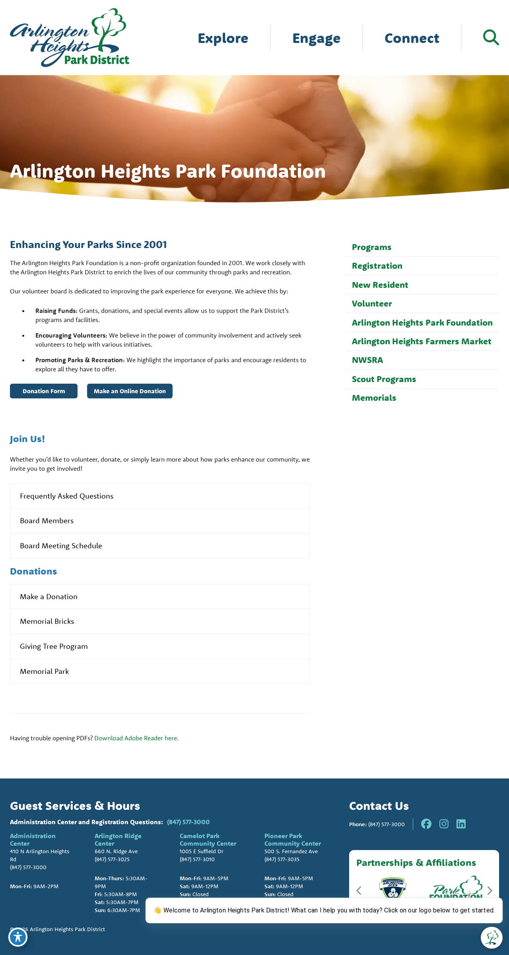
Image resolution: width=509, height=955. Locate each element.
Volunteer (372, 303)
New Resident (380, 284)
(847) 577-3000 (188, 822)
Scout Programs (384, 378)
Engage (316, 38)
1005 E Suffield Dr (201, 851)
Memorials (374, 397)
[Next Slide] (489, 890)
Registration (377, 265)
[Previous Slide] (359, 890)
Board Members (47, 520)
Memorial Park (44, 671)
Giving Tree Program (54, 646)
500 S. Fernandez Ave (291, 851)
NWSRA (367, 359)
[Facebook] (426, 824)
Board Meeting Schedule (61, 545)
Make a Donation (49, 596)
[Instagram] (444, 824)
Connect (412, 38)
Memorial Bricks (47, 621)
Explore (223, 38)
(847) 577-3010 (197, 859)
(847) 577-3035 (281, 859)
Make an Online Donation (130, 391)
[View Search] (491, 37)
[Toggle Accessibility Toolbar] (17, 937)
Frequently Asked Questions (66, 496)
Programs (372, 246)
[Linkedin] (461, 824)
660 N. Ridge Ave (116, 851)
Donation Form (44, 391)
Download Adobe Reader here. (136, 738)
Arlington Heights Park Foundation (422, 322)
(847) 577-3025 (112, 859)
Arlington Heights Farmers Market (422, 341)
